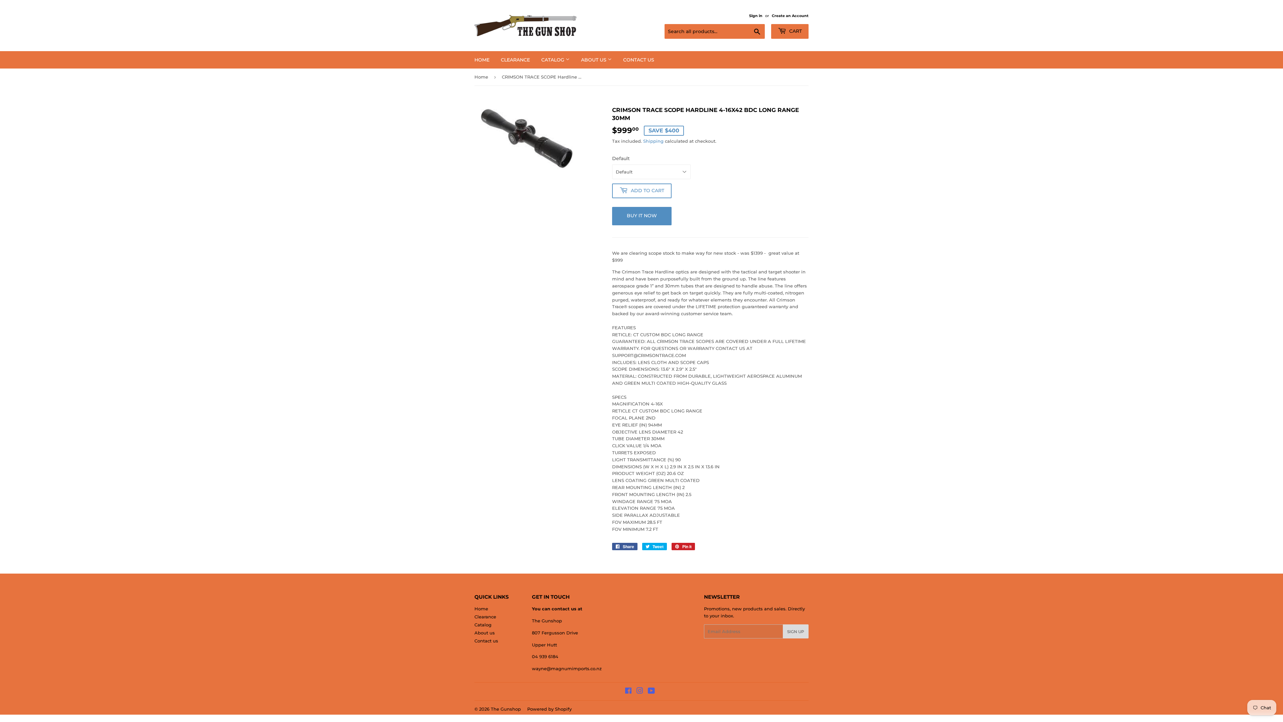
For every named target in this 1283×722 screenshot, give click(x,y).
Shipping (653, 141)
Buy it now (642, 216)
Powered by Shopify (549, 709)
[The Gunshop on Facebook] (628, 691)
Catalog (553, 60)
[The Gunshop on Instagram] (639, 691)
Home (481, 60)
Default (621, 158)
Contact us (638, 60)
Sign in (755, 15)
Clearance (515, 60)
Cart (795, 31)
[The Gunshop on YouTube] (651, 691)
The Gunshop (506, 709)
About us (594, 60)
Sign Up (795, 631)
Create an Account (790, 15)
